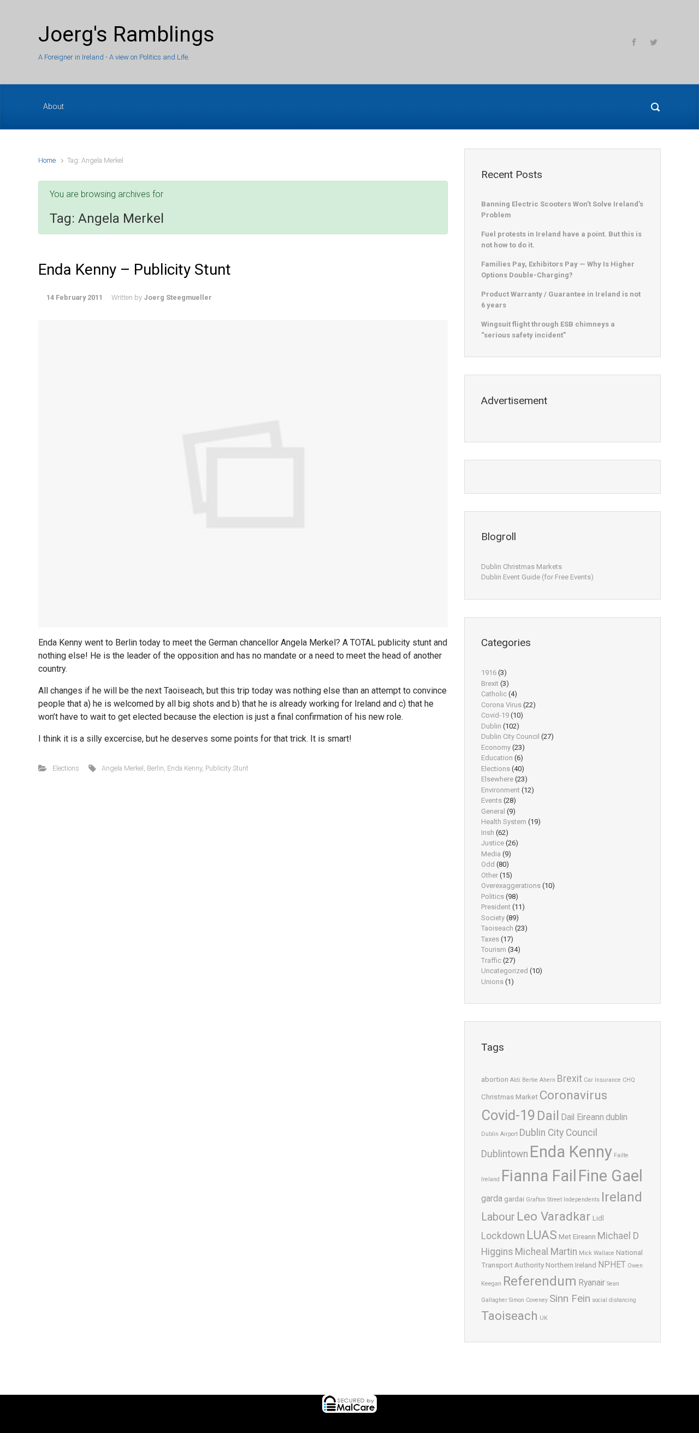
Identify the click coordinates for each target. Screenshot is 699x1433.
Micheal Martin (546, 1251)
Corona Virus (501, 705)
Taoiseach (497, 928)
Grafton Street (544, 1199)
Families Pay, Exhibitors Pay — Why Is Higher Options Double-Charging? (558, 269)
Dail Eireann (582, 1117)
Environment (500, 790)
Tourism (493, 949)
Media (491, 854)
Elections (65, 768)
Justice (492, 843)
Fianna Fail (539, 1175)
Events (491, 800)
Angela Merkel (123, 768)
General (493, 811)
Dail (548, 1115)
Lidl (598, 1218)
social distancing (614, 1300)
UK (544, 1318)
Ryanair (591, 1283)
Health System (503, 822)
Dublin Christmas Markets (521, 566)
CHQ (629, 1079)
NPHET (612, 1265)
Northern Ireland (571, 1265)
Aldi (515, 1079)
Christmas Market (509, 1097)
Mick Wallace (596, 1253)
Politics (492, 896)
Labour (498, 1216)
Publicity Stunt (226, 768)
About (53, 106)
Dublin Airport (499, 1134)
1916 (488, 672)
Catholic (494, 694)
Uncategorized (504, 971)
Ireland (621, 1197)
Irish (487, 832)
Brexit (490, 683)
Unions (492, 982)
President (496, 907)
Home (47, 160)
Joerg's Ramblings (126, 34)
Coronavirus (573, 1095)
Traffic (491, 960)
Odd (488, 864)
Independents (582, 1199)
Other (489, 875)
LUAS (541, 1235)
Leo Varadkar (554, 1216)
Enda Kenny (184, 768)
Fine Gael (610, 1175)
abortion (494, 1079)
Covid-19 (495, 715)
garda (491, 1199)
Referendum (540, 1281)
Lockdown (503, 1235)
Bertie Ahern (538, 1079)
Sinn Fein (569, 1298)
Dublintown (504, 1153)
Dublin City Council (510, 736)
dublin (616, 1117)
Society (493, 918)
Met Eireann (577, 1237)
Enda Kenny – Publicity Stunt (134, 269)
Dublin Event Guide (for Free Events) (537, 577)
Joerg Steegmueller (178, 297)
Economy (496, 747)
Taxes (490, 939)
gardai (514, 1199)
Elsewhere (497, 779)
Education (497, 758)
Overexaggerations (511, 885)
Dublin (491, 726)
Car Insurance (602, 1079)
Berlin (155, 768)
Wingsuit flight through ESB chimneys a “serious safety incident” (548, 329)
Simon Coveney (528, 1300)
